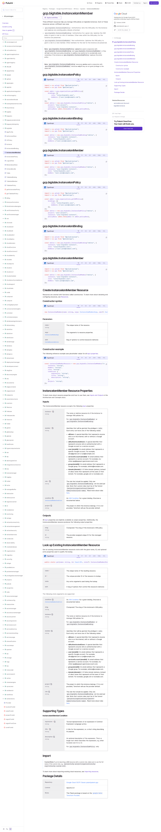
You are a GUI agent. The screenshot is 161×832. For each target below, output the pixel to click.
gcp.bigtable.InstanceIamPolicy (125, 42)
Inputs (118, 75)
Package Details (119, 92)
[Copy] (106, 86)
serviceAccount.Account (121, 103)
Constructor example (122, 69)
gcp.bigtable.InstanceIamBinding (124, 45)
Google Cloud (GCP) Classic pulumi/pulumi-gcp (82, 782)
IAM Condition (74, 498)
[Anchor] (94, 13)
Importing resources (91, 771)
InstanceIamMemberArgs (88, 312)
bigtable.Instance (119, 106)
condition (48, 498)
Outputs (118, 79)
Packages (52, 9)
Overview (5, 23)
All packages (8, 16)
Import (116, 89)
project (47, 505)
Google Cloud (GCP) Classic (64, 9)
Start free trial (128, 128)
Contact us (137, 3)
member (47, 428)
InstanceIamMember (93, 9)
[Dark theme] (7, 829)
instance (48, 411)
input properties (92, 354)
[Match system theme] (10, 829)
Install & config (7, 27)
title (46, 729)
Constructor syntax (122, 65)
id (45, 535)
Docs (90, 3)
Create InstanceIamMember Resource (126, 62)
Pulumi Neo (110, 3)
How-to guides (8, 30)
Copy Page (117, 113)
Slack (120, 3)
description (49, 737)
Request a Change (120, 116)
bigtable (82, 9)
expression (48, 721)
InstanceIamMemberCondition (53, 500)
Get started (154, 3)
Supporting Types (120, 85)
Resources (64, 297)
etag (46, 527)
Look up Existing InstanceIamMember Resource (129, 82)
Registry (99, 3)
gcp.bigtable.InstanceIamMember (124, 48)
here (67, 493)
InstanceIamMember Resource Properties (127, 72)
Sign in (145, 3)
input (84, 406)
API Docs (5, 34)
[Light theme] (3, 829)
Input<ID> (78, 562)
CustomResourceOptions (52, 342)
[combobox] (12, 10)
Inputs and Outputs (96, 395)
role (46, 481)
